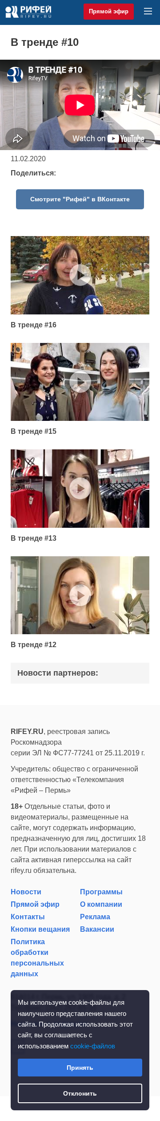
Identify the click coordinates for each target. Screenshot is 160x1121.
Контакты (28, 917)
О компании (101, 904)
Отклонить (80, 1093)
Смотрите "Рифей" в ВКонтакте (80, 199)
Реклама (95, 917)
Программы (101, 892)
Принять (80, 1067)
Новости (26, 892)
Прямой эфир (108, 11)
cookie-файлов (92, 1046)
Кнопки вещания (40, 929)
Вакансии (97, 929)
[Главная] (28, 11)
